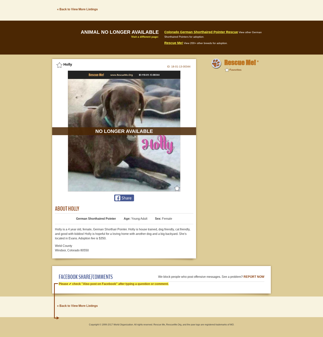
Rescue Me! (173, 43)
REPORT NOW (254, 276)
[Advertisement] (203, 9)
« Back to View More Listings (77, 9)
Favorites (236, 69)
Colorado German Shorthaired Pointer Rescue (201, 32)
